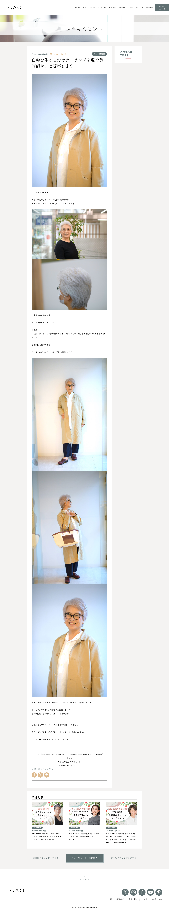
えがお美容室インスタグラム (69, 765)
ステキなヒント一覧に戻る (84, 857)
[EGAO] (13, 7)
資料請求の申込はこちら (162, 7)
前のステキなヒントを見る (45, 857)
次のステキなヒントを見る (123, 857)
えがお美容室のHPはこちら (69, 761)
